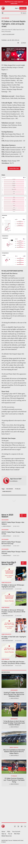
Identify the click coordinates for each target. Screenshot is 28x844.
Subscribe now (14, 168)
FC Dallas (17, 488)
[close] (26, 2)
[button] (16, 831)
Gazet (4, 842)
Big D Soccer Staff (8, 34)
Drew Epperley (7, 526)
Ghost (21, 840)
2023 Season (5, 18)
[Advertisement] (14, 803)
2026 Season (14, 690)
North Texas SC (14, 747)
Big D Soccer (9, 840)
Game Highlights (6, 491)
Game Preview (5, 607)
